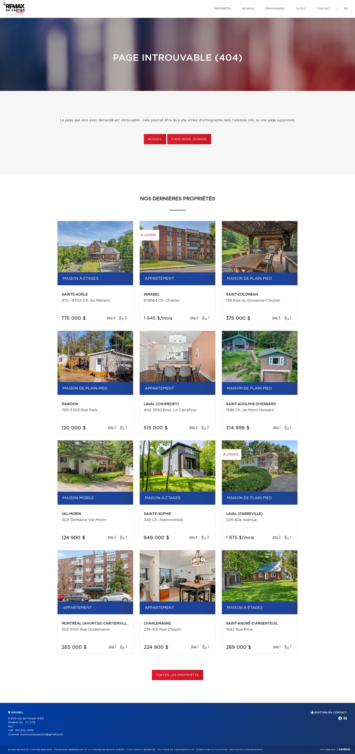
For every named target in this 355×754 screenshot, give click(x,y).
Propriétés (222, 8)
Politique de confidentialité (176, 750)
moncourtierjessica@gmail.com (41, 734)
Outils (301, 8)
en (346, 8)
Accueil (155, 139)
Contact (324, 8)
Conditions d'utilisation (211, 750)
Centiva (343, 749)
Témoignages (275, 8)
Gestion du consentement (246, 750)
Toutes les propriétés (177, 675)
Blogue (248, 8)
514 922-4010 (24, 730)
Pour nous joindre (189, 139)
